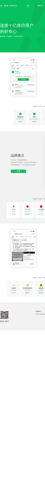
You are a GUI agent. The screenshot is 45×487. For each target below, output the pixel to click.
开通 (18, 178)
